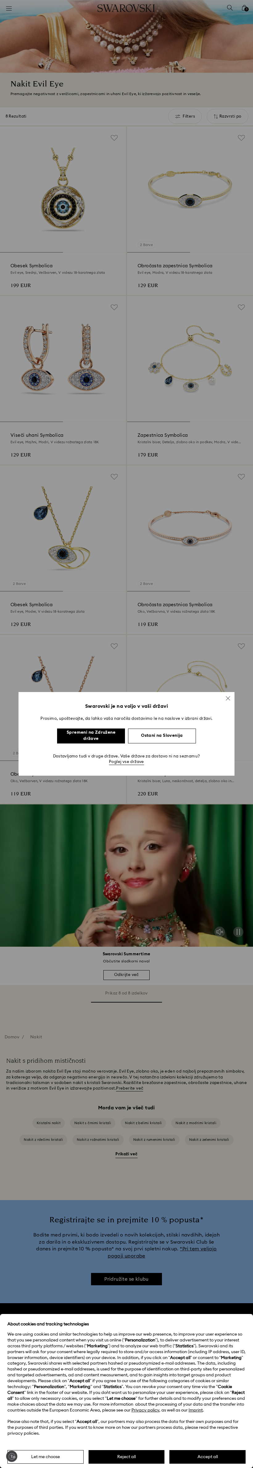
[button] (228, 698)
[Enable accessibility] (11, 1456)
